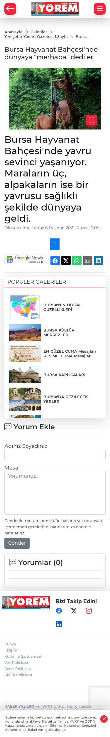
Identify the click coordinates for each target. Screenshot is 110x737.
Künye (10, 644)
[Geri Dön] (10, 9)
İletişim (10, 650)
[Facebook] (59, 611)
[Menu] (100, 9)
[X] (74, 611)
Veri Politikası (16, 662)
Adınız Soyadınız (25, 446)
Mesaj (12, 468)
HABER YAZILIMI (19, 706)
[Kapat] (104, 719)
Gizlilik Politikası (18, 675)
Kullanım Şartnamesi (22, 656)
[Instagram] (89, 611)
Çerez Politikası (17, 669)
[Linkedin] (59, 624)
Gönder (17, 543)
